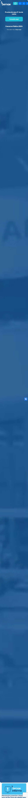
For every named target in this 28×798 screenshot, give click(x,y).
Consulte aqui (14, 19)
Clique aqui (18, 29)
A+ (20, 3)
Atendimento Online (15, 3)
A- (23, 3)
